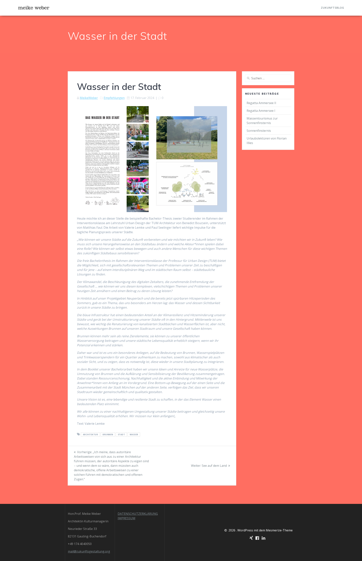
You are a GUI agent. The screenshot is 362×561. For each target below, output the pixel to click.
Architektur (90, 434)
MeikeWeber (89, 98)
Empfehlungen (114, 98)
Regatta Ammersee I (261, 111)
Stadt (121, 434)
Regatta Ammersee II (261, 103)
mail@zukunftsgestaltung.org (89, 551)
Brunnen (108, 434)
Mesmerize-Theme (279, 530)
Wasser (134, 434)
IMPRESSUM (126, 518)
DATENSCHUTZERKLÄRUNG (138, 514)
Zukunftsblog (332, 7)
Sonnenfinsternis (259, 131)
